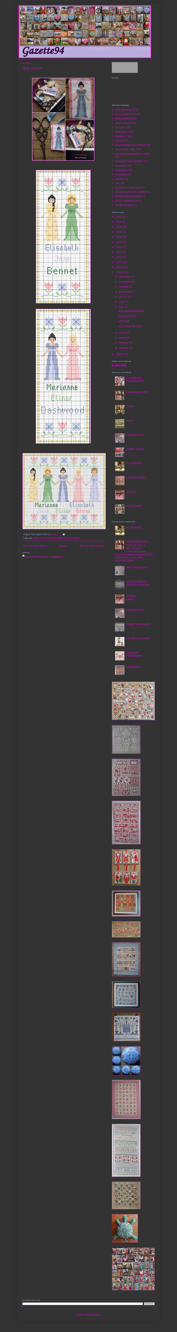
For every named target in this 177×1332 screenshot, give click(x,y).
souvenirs (73, 538)
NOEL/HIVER (123, 118)
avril (122, 332)
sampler (120, 136)
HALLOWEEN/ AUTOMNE (130, 145)
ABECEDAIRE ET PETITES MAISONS (138, 583)
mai (121, 307)
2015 (119, 242)
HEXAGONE (133, 667)
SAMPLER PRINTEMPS (134, 654)
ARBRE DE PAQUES (138, 624)
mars (122, 337)
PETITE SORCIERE (137, 638)
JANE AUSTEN (127, 316)
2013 (119, 252)
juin (122, 301)
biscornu (120, 165)
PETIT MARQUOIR (126, 200)
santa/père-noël (125, 149)
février (124, 342)
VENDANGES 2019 (137, 392)
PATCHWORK (134, 506)
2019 (119, 232)
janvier (124, 347)
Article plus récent (35, 546)
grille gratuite (58, 538)
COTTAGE (124, 321)
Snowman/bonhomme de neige (132, 153)
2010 (119, 267)
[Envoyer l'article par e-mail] (64, 534)
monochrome (123, 123)
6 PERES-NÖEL (136, 477)
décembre (125, 276)
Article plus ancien (91, 546)
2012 (119, 257)
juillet (123, 296)
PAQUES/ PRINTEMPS (129, 161)
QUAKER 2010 (135, 435)
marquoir (121, 131)
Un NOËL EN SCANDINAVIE (134, 379)
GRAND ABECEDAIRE (128, 196)
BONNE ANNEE (135, 449)
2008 (120, 354)
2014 (119, 247)
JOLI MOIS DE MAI (130, 326)
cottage (120, 127)
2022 (119, 216)
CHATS (130, 406)
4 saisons (121, 174)
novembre (125, 281)
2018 (119, 237)
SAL (117, 183)
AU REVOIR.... (134, 463)
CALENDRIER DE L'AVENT (131, 192)
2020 (119, 227)
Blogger (95, 1314)
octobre (124, 286)
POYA (129, 420)
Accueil (63, 546)
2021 (119, 222)
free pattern (41, 538)
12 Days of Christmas (128, 187)
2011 (119, 262)
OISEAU (131, 491)
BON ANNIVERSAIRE (131, 311)
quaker (119, 178)
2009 (119, 272)
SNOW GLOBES (124, 205)
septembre (126, 291)
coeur (118, 140)
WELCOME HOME (137, 567)
